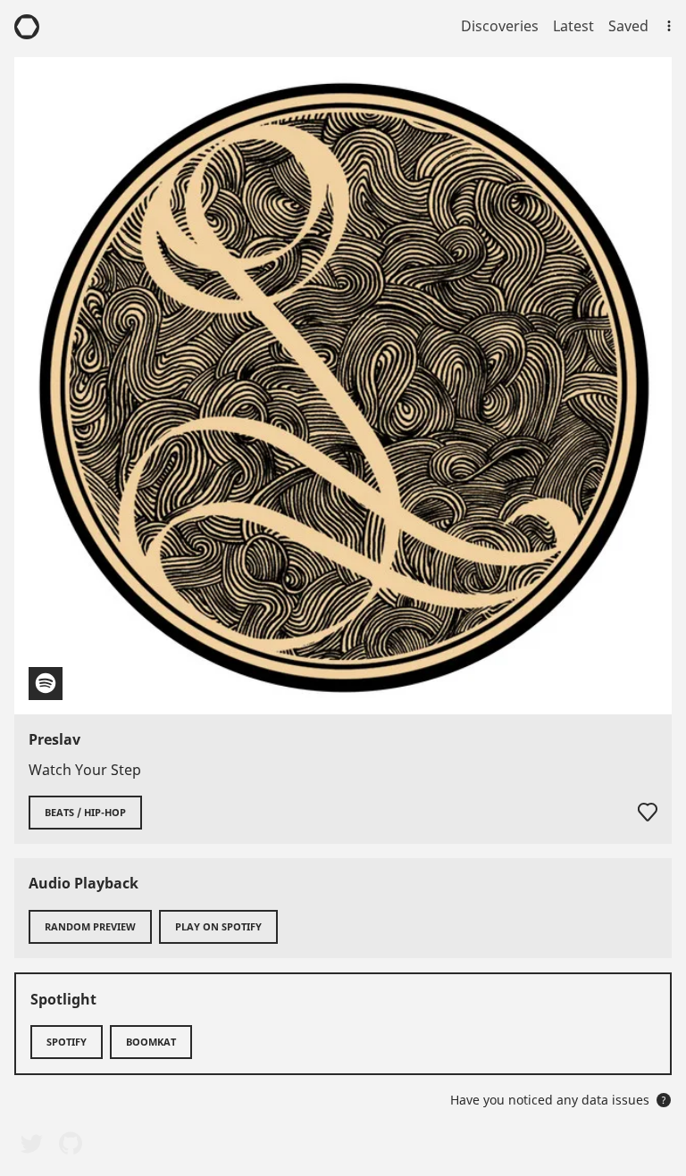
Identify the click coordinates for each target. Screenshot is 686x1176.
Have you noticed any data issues (558, 1099)
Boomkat (151, 1041)
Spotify (66, 1041)
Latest (573, 26)
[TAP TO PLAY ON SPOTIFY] (343, 385)
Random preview (90, 926)
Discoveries (500, 26)
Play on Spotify (218, 926)
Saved (628, 26)
